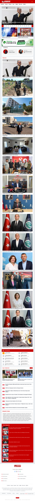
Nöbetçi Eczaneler (6, 474)
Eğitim (24, 4)
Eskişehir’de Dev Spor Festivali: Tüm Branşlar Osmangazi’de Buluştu (18, 394)
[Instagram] (18, 471)
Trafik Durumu (5, 476)
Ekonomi (20, 4)
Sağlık (16, 4)
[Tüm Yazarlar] (32, 47)
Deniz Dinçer (11, 50)
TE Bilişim (26, 493)
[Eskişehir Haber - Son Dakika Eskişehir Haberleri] (6, 1)
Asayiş (6, 4)
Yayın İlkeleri (9, 493)
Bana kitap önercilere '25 (28, 52)
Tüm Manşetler (5, 478)
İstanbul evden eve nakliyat (9, 499)
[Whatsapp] (20, 471)
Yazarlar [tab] (5, 47)
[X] (16, 471)
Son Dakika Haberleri (22, 478)
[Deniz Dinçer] (5, 51)
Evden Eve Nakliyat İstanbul (26, 499)
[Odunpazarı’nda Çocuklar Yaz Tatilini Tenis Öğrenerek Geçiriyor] (25, 373)
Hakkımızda (3, 493)
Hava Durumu (21, 474)
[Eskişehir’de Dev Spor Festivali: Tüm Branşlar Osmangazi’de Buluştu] (9, 373)
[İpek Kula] (21, 51)
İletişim (17, 493)
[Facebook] (15, 471)
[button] (30, 368)
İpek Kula (25, 50)
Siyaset (10, 4)
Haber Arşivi (5, 480)
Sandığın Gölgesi (12, 52)
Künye (14, 493)
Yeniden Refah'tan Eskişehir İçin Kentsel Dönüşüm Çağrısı (16, 407)
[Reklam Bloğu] (17, 42)
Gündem (2, 4)
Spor (13, 4)
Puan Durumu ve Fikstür (22, 476)
